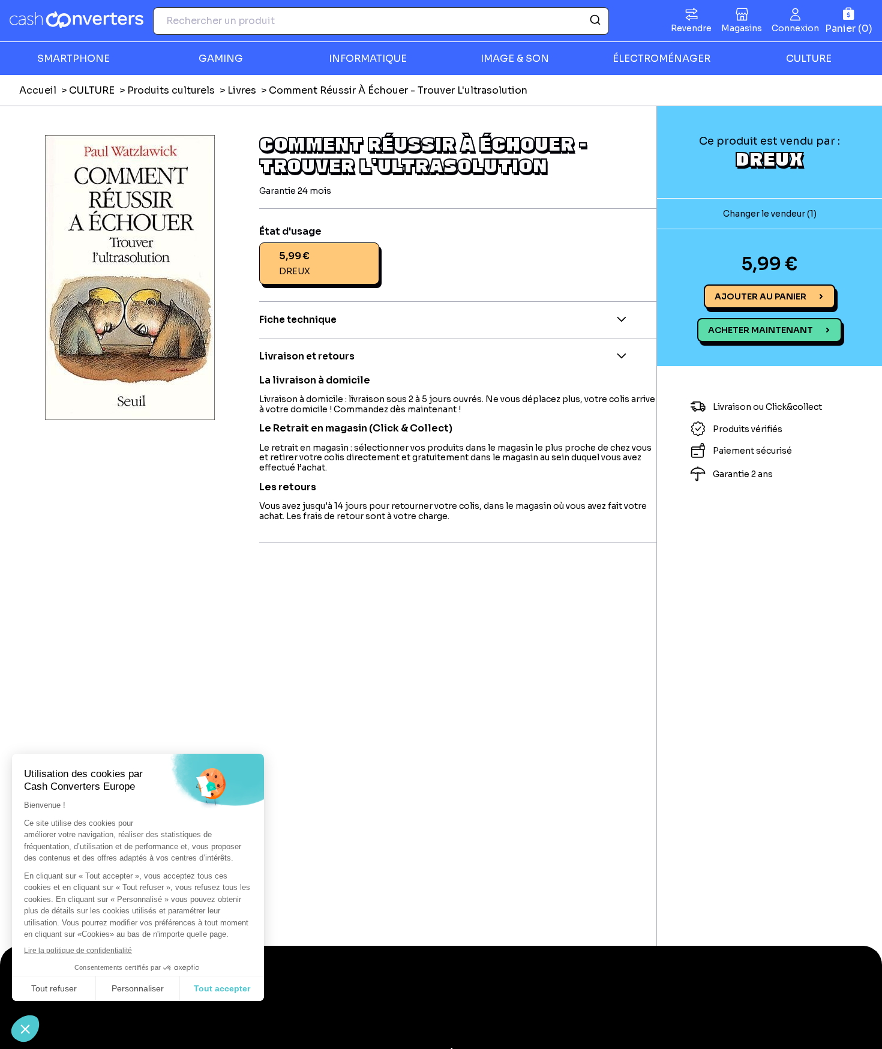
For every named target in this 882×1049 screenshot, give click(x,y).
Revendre (691, 28)
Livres (241, 90)
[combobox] (381, 21)
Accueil (37, 90)
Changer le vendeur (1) (770, 214)
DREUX (769, 159)
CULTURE (92, 90)
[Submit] (594, 21)
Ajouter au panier (760, 297)
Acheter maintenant (760, 330)
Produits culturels (171, 90)
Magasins (741, 28)
